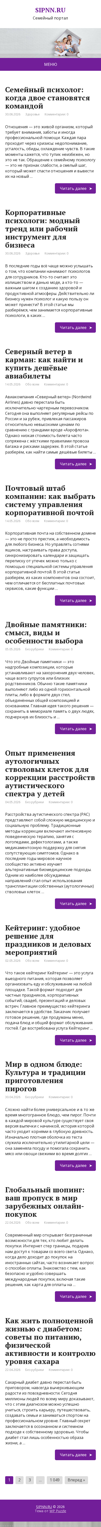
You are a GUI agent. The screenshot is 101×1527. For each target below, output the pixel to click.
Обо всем (32, 384)
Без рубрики (34, 649)
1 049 (55, 1480)
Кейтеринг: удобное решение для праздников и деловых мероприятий (48, 940)
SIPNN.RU (44, 1506)
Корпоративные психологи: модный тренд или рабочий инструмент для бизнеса (42, 228)
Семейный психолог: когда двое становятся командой (47, 98)
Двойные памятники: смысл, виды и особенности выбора (46, 632)
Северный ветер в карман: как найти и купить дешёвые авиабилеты (44, 363)
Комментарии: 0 (56, 114)
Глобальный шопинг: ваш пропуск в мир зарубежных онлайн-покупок (45, 1202)
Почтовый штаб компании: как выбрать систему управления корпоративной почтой (50, 500)
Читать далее (73, 188)
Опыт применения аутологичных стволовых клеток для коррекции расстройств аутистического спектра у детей (50, 773)
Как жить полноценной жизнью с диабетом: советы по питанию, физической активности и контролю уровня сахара (50, 1341)
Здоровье (32, 114)
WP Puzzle (58, 1511)
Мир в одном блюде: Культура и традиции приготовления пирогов (45, 1076)
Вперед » (76, 1480)
